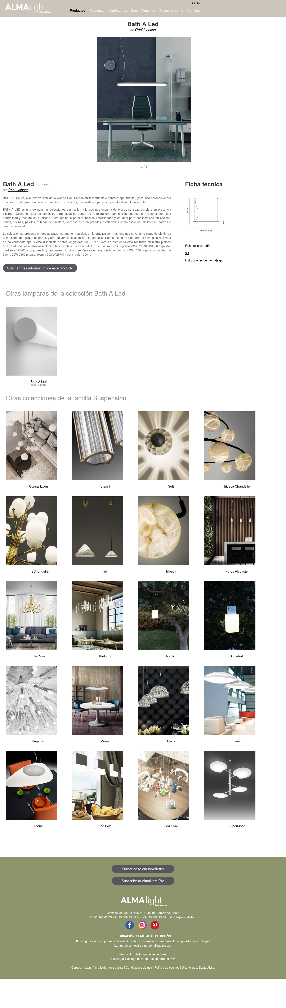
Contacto (194, 10)
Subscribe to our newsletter (143, 868)
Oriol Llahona (145, 29)
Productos (77, 10)
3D (187, 253)
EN (199, 3)
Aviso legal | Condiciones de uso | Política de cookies (144, 967)
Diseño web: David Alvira (198, 967)
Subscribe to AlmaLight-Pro (143, 880)
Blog (134, 10)
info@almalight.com (187, 917)
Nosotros (148, 10)
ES (193, 3)
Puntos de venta (171, 10)
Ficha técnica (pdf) (197, 245)
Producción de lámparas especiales (142, 954)
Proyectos (97, 10)
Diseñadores (117, 10)
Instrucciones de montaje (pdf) (205, 260)
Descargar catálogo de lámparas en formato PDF (143, 959)
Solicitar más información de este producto (40, 267)
